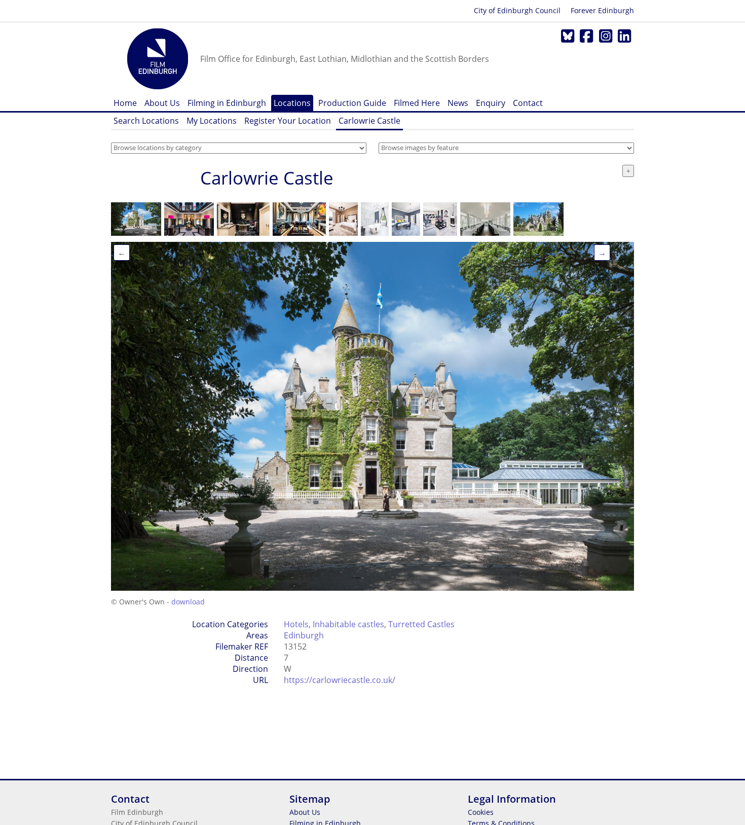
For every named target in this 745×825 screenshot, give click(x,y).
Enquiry (490, 103)
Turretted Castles (421, 624)
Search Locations (146, 120)
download (188, 601)
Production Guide (352, 103)
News (458, 103)
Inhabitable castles (348, 624)
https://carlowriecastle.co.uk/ (339, 680)
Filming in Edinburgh (227, 103)
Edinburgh (304, 635)
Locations (292, 103)
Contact (528, 103)
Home (125, 103)
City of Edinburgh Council (517, 10)
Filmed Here (417, 103)
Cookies (481, 812)
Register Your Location (287, 120)
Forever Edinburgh (602, 10)
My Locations (212, 120)
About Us (162, 103)
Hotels (296, 624)
